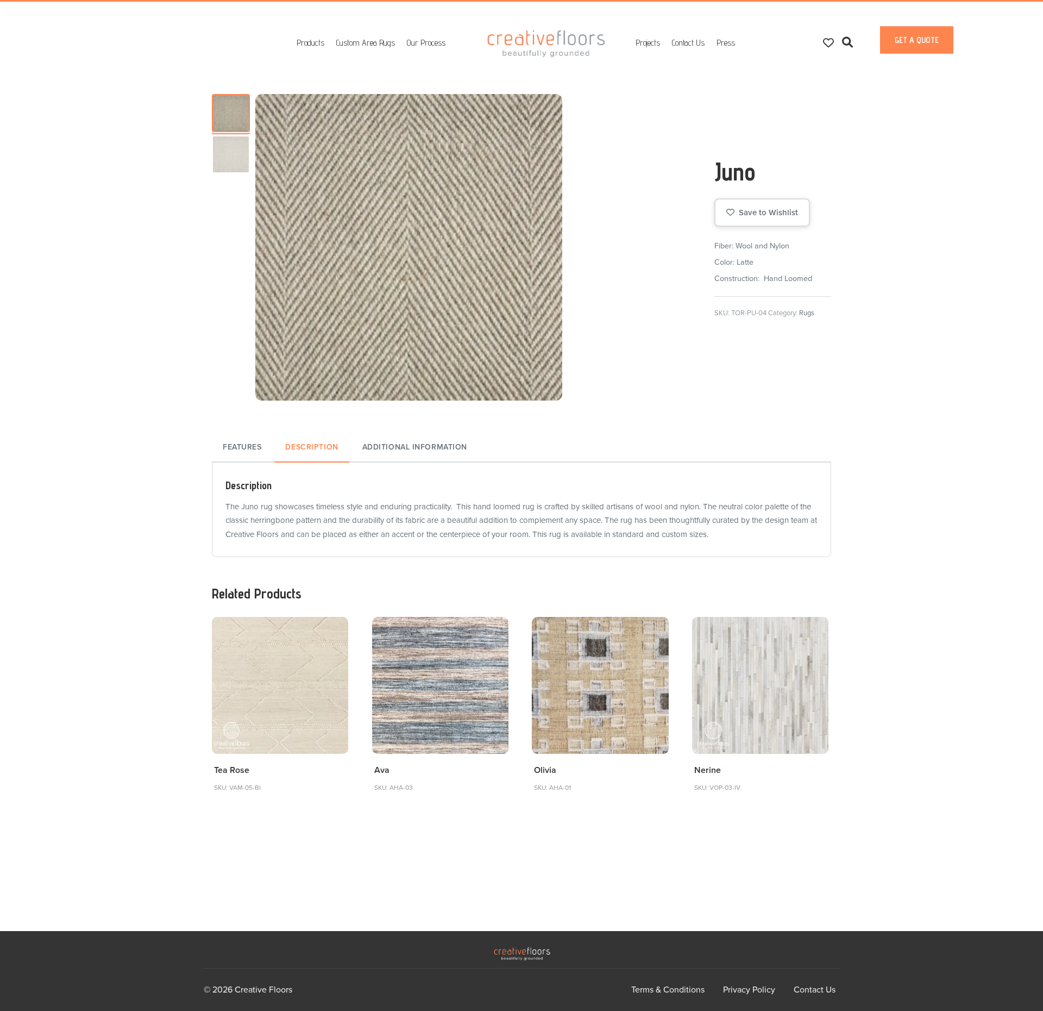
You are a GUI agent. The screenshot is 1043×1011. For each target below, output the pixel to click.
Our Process (426, 43)
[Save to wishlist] (334, 632)
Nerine (707, 770)
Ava (381, 770)
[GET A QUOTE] (916, 51)
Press (726, 43)
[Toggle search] (847, 43)
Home (546, 43)
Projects (648, 43)
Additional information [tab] (414, 447)
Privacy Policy (749, 989)
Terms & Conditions (668, 989)
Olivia (545, 770)
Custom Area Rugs (365, 43)
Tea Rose (231, 770)
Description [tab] (311, 447)
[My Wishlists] (828, 42)
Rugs (806, 313)
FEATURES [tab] (242, 447)
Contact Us (688, 43)
